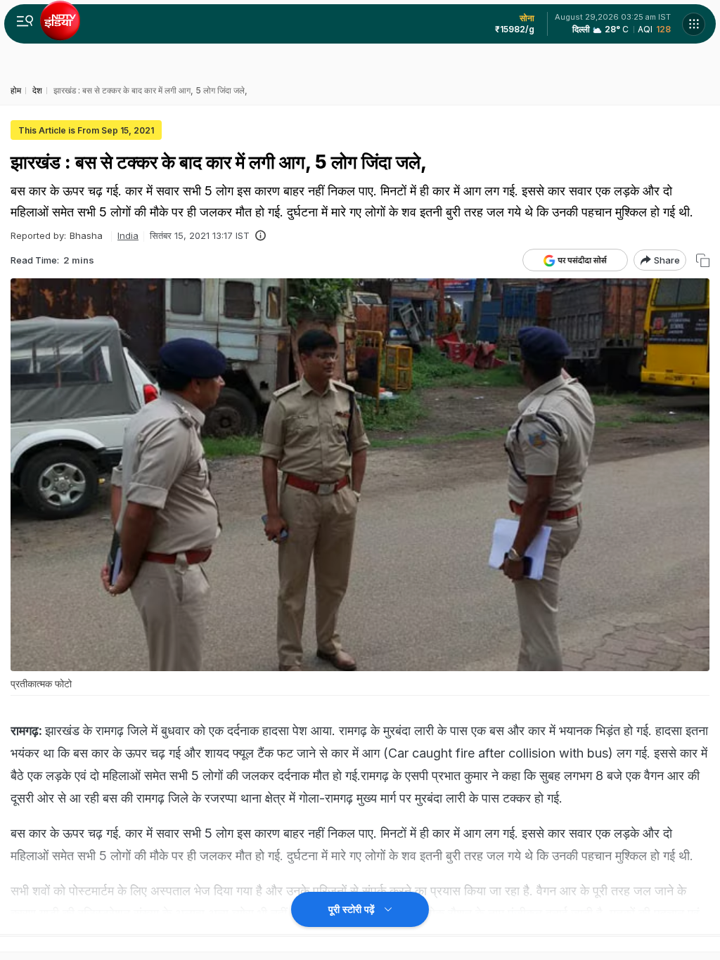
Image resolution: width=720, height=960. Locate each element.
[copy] (702, 260)
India (128, 235)
